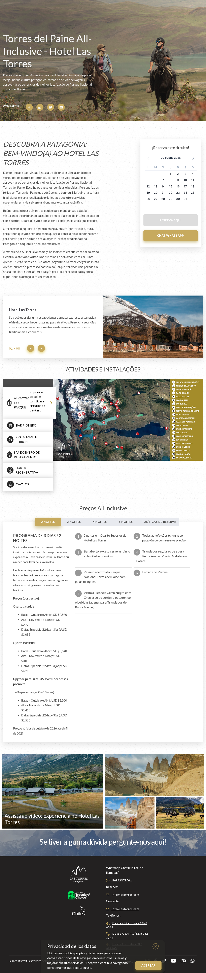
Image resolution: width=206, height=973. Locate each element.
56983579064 (121, 880)
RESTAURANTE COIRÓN (26, 439)
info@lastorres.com (125, 894)
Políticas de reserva (159, 521)
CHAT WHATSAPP (170, 235)
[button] (193, 158)
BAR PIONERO (26, 425)
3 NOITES (74, 521)
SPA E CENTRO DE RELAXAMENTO (27, 455)
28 (163, 199)
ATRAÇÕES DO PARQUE (29, 401)
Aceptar (148, 965)
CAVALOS (22, 484)
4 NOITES (100, 521)
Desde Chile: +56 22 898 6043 (126, 925)
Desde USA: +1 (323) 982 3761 (127, 935)
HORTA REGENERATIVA (26, 470)
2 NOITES (48, 521)
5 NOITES (126, 521)
